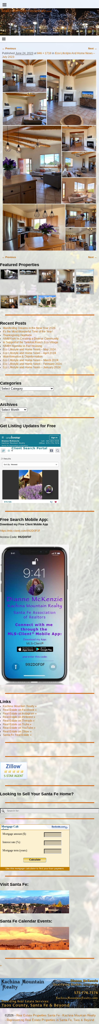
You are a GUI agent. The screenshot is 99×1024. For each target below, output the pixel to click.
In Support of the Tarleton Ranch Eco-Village (30, 342)
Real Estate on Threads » (19, 720)
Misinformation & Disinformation (23, 356)
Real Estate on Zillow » (17, 731)
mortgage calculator (25, 868)
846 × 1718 (44, 53)
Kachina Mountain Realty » (20, 706)
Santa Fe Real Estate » (17, 735)
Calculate (35, 859)
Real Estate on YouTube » (19, 727)
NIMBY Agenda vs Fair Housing (22, 346)
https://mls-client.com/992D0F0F (20, 530)
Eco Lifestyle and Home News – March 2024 (30, 360)
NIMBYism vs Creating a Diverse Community (30, 338)
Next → (92, 48)
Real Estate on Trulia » (17, 724)
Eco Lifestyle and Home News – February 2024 (32, 364)
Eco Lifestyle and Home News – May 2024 (29, 349)
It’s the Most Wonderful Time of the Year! (28, 331)
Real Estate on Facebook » (20, 710)
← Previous (9, 48)
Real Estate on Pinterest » (19, 717)
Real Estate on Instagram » (20, 713)
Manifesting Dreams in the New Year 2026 (29, 328)
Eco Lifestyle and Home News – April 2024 (29, 353)
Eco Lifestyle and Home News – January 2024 (32, 367)
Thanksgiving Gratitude (17, 335)
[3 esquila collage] (49, 155)
